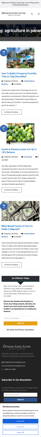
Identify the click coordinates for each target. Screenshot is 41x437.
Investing (28, 157)
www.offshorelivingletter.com (14, 366)
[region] (20, 420)
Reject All (20, 432)
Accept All (20, 421)
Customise (20, 427)
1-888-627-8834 (10, 369)
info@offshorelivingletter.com (15, 362)
